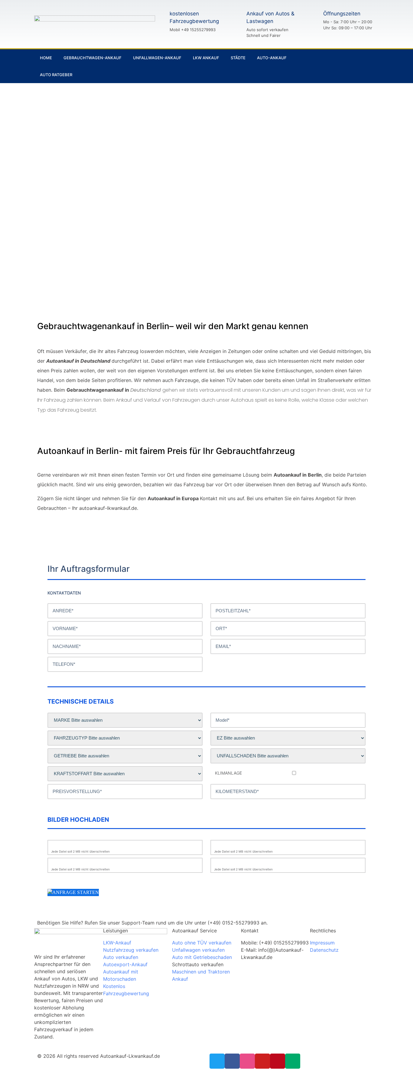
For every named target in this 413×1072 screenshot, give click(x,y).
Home (46, 57)
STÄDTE (238, 57)
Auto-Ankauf (272, 57)
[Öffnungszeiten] (312, 20)
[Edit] (365, 66)
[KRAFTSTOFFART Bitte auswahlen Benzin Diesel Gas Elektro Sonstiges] (125, 773)
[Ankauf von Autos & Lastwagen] (235, 24)
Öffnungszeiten (341, 14)
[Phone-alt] (345, 66)
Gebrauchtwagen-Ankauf (92, 57)
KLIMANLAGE (228, 773)
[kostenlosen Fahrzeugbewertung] (159, 21)
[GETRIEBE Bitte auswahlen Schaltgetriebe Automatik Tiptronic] (125, 755)
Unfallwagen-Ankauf (157, 57)
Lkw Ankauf (206, 57)
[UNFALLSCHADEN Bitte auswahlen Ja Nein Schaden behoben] (288, 755)
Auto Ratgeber (56, 74)
